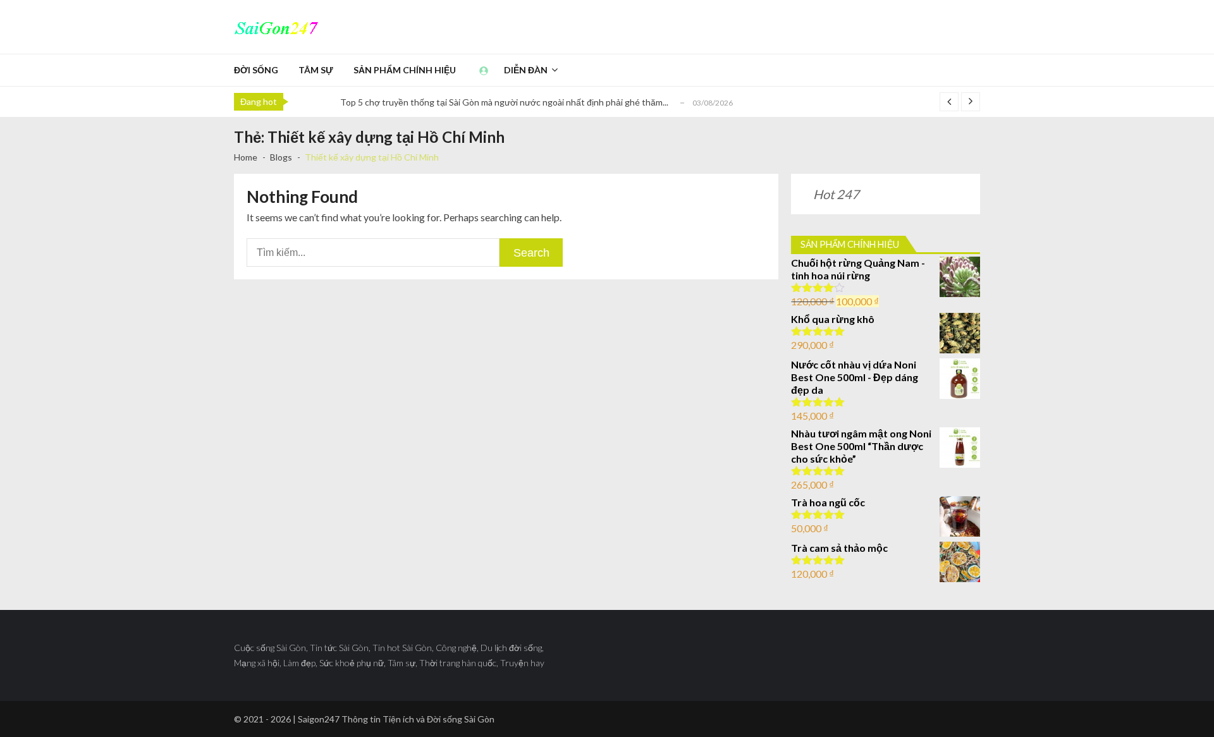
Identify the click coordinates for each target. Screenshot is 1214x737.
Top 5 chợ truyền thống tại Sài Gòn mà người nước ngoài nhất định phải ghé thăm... (504, 102)
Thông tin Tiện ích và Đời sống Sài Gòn (417, 719)
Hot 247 (836, 194)
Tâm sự (315, 69)
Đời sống (256, 69)
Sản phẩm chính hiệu (404, 69)
